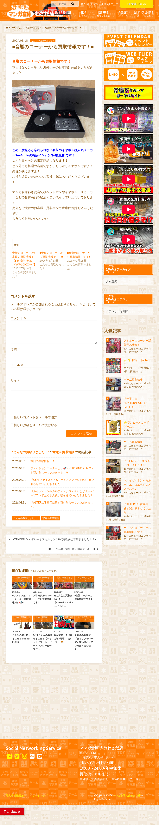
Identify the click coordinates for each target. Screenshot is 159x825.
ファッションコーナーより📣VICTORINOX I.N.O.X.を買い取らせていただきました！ (62, 470)
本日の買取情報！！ (42, 461)
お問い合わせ (138, 3)
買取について (63, 13)
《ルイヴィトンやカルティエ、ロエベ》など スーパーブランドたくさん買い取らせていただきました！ (61, 493)
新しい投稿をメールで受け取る (35, 425)
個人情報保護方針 (90, 4)
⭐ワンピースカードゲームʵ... (136, 424)
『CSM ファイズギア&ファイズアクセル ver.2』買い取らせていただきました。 (62, 482)
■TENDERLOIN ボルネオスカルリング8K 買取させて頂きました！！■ (54, 539)
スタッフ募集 (103, 13)
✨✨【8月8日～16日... (136, 362)
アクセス (123, 13)
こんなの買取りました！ (31, 452)
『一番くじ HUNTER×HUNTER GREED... (137, 403)
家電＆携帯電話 (63, 452)
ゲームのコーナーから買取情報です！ (137, 530)
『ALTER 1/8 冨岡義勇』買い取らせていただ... (137, 508)
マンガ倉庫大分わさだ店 (127, 795)
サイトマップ (111, 4)
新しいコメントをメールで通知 (35, 417)
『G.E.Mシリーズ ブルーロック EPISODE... (137, 463)
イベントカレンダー (143, 13)
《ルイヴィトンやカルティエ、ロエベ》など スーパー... (137, 484)
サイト (15, 380)
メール (17, 365)
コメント (19, 318)
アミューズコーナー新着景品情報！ (137, 342)
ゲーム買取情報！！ (136, 379)
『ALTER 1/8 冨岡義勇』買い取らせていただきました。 (61, 504)
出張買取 (83, 13)
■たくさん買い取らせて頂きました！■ (71, 548)
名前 (16, 349)
